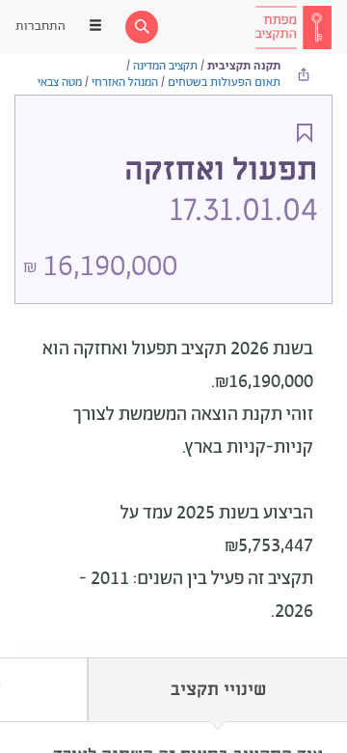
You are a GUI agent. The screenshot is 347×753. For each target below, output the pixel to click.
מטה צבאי (60, 82)
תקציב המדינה (165, 66)
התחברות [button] (40, 26)
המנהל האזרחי (125, 82)
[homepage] (293, 27)
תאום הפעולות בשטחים (224, 82)
